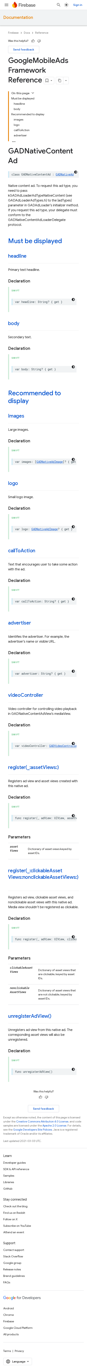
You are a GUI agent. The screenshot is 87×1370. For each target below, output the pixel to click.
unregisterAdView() (29, 1016)
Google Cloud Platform (18, 1328)
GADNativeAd (65, 174)
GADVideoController (64, 746)
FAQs (6, 1282)
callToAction (21, 551)
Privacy (19, 1351)
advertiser (19, 623)
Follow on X (10, 1219)
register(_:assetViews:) (33, 767)
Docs (27, 32)
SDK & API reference (16, 1169)
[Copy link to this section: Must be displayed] (66, 241)
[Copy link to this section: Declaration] (34, 281)
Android (8, 1308)
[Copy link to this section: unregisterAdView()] (55, 1016)
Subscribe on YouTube (17, 1226)
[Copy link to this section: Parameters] (35, 837)
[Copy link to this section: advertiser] (35, 623)
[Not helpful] (39, 41)
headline (17, 256)
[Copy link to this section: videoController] (47, 695)
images (16, 416)
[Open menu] (6, 5)
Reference (41, 32)
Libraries (8, 1182)
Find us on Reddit (14, 1213)
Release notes (12, 1269)
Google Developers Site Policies (32, 1129)
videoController (25, 695)
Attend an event (13, 1232)
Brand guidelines (14, 1276)
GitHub (7, 1188)
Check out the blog (15, 1206)
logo (13, 483)
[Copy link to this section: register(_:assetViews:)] (63, 767)
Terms (7, 1351)
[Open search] (58, 4)
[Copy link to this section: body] (23, 323)
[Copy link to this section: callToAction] (39, 551)
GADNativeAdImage (49, 462)
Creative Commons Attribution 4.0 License (42, 1121)
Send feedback (23, 49)
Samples (8, 1175)
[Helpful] (33, 41)
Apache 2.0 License (54, 1125)
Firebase (13, 32)
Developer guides (14, 1162)
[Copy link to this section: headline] (31, 256)
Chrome (8, 1315)
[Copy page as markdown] (59, 80)
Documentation (18, 17)
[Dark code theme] (75, 172)
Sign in (77, 5)
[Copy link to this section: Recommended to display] (33, 401)
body (13, 323)
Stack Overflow (13, 1256)
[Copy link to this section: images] (28, 416)
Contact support (13, 1250)
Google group (12, 1263)
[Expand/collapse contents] (32, 92)
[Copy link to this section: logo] (22, 483)
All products (11, 1334)
